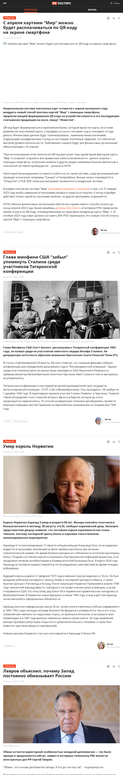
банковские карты (13, 232)
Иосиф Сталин (20, 421)
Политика (30, 9)
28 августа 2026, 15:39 (13, 451)
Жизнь (92, 9)
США (7, 421)
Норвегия (9, 646)
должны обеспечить (68, 208)
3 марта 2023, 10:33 (12, 38)
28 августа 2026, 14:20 (13, 681)
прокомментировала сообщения (69, 189)
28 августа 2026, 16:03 (13, 277)
